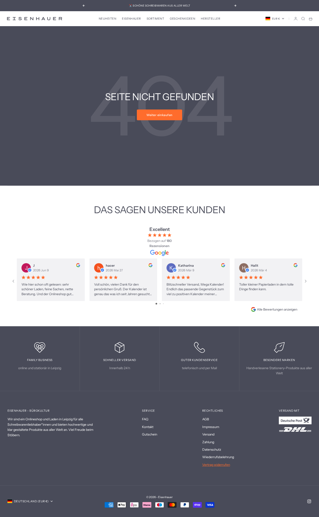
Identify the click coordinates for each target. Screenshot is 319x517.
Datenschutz (211, 449)
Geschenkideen (182, 18)
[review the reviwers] (78, 265)
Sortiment (155, 18)
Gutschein (149, 434)
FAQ (145, 419)
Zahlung (208, 442)
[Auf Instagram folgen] (309, 501)
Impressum (210, 427)
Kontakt (147, 427)
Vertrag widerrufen (216, 465)
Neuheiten (107, 18)
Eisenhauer (131, 18)
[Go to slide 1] (156, 304)
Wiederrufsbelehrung (218, 457)
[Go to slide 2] (160, 303)
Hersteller (210, 18)
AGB (205, 419)
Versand (208, 434)
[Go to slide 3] (163, 303)
